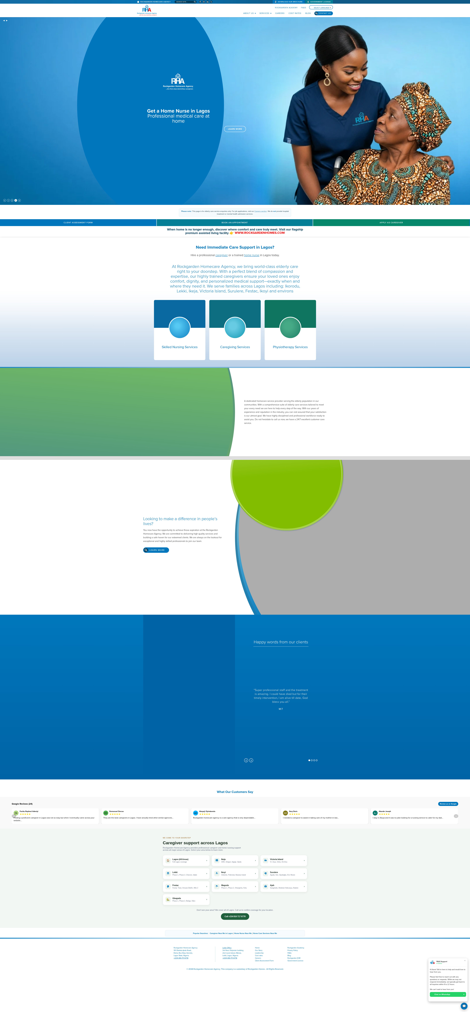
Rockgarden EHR (294, 958)
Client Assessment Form (78, 222)
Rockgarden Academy (286, 8)
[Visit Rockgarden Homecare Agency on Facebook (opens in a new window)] (200, 1)
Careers (280, 13)
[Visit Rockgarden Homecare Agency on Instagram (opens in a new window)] (204, 1)
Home (257, 948)
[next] (6, 21)
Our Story (258, 950)
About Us (248, 13)
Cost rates (295, 13)
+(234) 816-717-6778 (181, 958)
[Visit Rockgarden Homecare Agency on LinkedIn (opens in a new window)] (207, 1)
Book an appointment (235, 222)
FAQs (303, 8)
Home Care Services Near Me (265, 933)
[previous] (3, 21)
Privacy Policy (293, 950)
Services (264, 13)
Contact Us (325, 13)
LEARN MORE (235, 129)
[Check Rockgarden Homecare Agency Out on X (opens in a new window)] (211, 1)
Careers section (260, 211)
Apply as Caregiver (391, 222)
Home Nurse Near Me (243, 933)
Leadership (259, 953)
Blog (308, 13)
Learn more (157, 550)
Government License (320, 2)
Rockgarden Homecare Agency (155, 2)
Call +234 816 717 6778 (235, 916)
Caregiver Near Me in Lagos (221, 933)
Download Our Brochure (290, 2)
